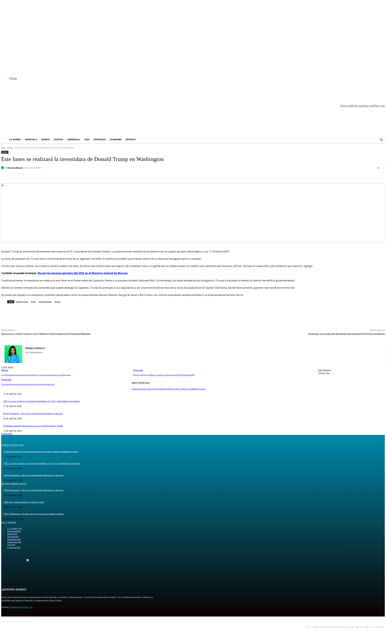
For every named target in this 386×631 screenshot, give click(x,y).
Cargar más (6, 433)
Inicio (3, 147)
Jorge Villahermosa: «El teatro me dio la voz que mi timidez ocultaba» (34, 514)
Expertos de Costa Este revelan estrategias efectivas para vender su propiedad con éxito (169, 389)
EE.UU (33, 302)
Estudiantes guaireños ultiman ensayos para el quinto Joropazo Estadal (33, 426)
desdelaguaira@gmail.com (21, 607)
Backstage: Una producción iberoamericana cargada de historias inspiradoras (346, 333)
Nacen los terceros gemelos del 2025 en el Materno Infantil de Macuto (83, 273)
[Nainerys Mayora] (3, 167)
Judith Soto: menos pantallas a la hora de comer (24, 502)
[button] (381, 139)
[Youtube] (383, 70)
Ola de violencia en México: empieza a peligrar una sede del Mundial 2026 (164, 375)
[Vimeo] (379, 70)
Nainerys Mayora (15, 168)
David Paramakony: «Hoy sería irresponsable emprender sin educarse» (33, 413)
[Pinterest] (50, 176)
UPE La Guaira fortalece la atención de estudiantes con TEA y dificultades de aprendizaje (41, 401)
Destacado (6, 379)
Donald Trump (22, 302)
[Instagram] (370, 70)
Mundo (10, 147)
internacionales (45, 302)
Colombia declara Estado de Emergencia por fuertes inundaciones (28, 384)
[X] (375, 70)
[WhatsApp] (61, 176)
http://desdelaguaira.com (34, 352)
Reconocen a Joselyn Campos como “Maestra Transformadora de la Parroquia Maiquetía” (46, 333)
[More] (72, 176)
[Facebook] (366, 70)
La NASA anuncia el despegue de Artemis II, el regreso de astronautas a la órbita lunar (36, 375)
